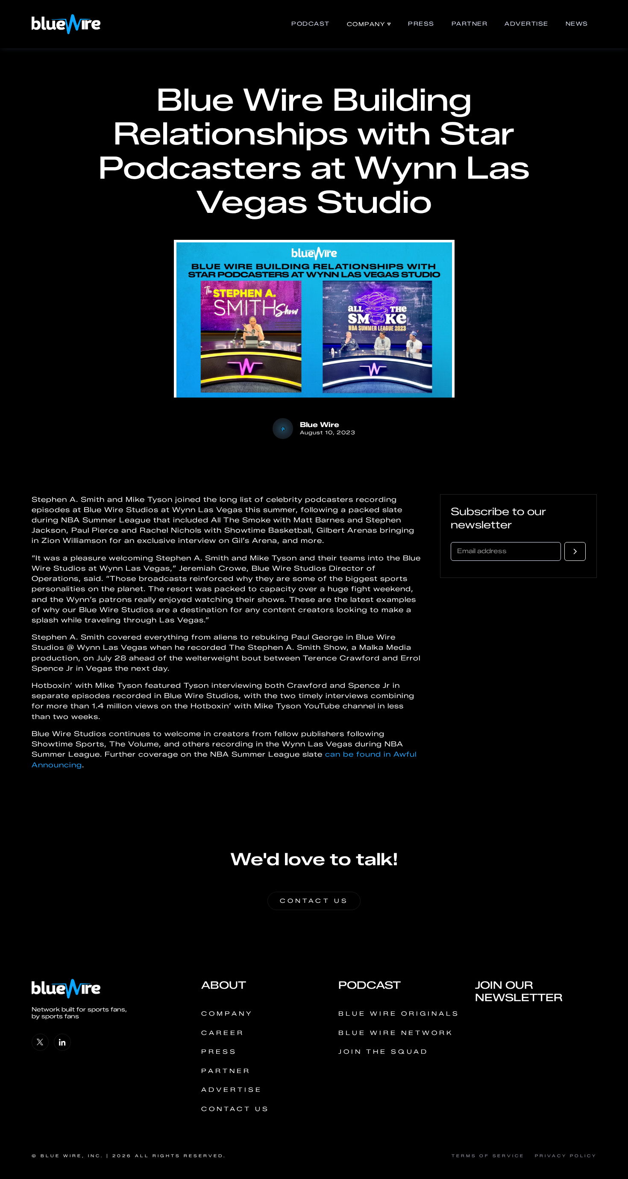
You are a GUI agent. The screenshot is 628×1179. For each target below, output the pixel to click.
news (577, 24)
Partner (470, 24)
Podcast (310, 24)
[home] (66, 24)
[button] (369, 24)
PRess (421, 24)
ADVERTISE (527, 24)
